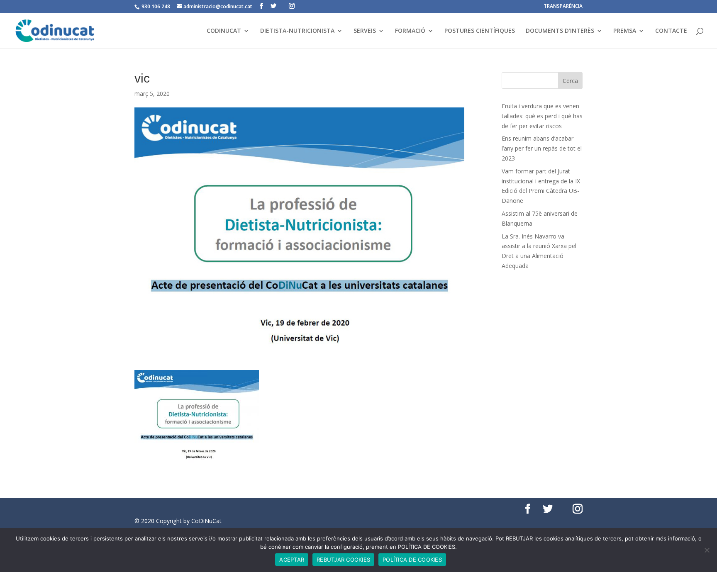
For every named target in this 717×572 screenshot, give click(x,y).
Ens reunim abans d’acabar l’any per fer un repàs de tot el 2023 (542, 148)
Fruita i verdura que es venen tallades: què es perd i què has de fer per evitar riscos (542, 116)
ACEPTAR (291, 559)
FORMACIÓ (410, 31)
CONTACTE (671, 31)
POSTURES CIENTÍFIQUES (479, 31)
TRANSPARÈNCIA (563, 7)
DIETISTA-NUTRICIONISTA (297, 31)
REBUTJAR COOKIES (343, 559)
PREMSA (624, 31)
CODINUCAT (224, 31)
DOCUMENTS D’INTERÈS (560, 31)
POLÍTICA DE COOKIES (412, 559)
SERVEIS (365, 31)
